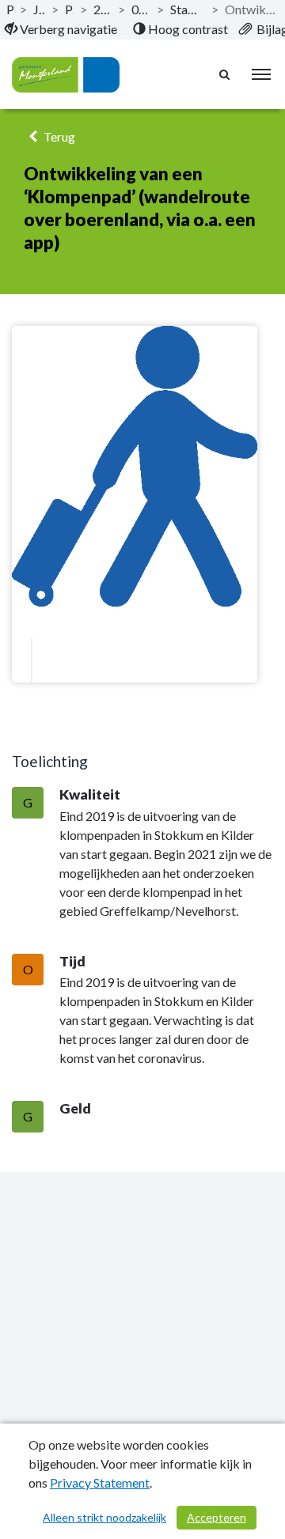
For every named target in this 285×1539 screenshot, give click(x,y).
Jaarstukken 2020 (39, 9)
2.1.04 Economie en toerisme (102, 9)
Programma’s (69, 9)
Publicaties (9, 9)
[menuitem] (61, 29)
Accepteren (216, 1517)
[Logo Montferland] (66, 75)
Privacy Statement (100, 1482)
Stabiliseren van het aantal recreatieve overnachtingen (187, 9)
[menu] (261, 74)
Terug (58, 136)
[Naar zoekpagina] (225, 74)
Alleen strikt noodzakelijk (104, 1517)
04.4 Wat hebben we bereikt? (140, 9)
